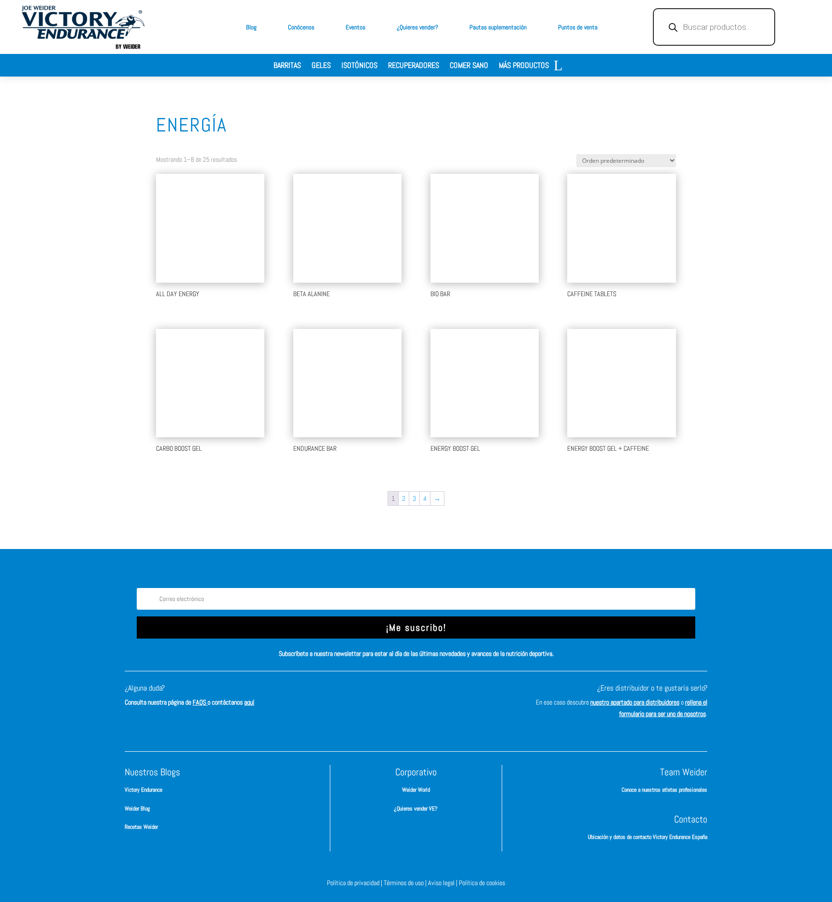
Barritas (287, 66)
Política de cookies (482, 882)
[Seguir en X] (430, 696)
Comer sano (469, 66)
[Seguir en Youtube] (459, 696)
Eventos (355, 27)
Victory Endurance (143, 790)
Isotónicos (359, 66)
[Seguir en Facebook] (372, 696)
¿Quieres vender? (417, 27)
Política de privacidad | (355, 882)
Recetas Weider (141, 827)
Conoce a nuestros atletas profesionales (664, 790)
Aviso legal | (443, 882)
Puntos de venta (578, 27)
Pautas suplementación (498, 27)
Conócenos (301, 27)
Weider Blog (137, 808)
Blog (251, 27)
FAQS (200, 702)
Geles (321, 66)
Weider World (416, 790)
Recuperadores (413, 66)
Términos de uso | (406, 882)
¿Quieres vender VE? (416, 808)
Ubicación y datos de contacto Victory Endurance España (647, 837)
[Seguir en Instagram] (401, 696)
